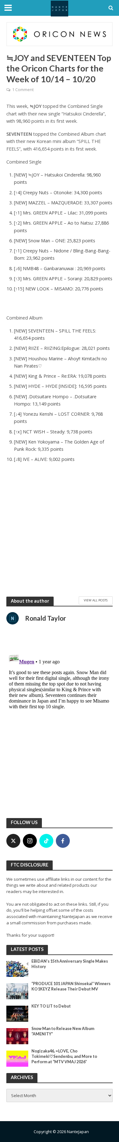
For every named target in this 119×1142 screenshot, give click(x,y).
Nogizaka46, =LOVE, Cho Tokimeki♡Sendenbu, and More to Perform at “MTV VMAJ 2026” (64, 1056)
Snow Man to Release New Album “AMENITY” (62, 1031)
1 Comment (23, 89)
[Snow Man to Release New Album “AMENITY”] (17, 1036)
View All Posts (96, 600)
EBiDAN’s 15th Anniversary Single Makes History (69, 964)
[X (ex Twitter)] (13, 841)
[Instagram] (30, 841)
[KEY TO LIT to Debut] (17, 1013)
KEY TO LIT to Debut (51, 1006)
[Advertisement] (59, 531)
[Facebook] (63, 841)
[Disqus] (59, 730)
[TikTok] (46, 841)
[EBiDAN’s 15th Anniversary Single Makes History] (17, 968)
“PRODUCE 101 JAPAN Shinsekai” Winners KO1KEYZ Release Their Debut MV (70, 986)
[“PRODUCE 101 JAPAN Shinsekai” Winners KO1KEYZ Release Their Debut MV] (17, 991)
